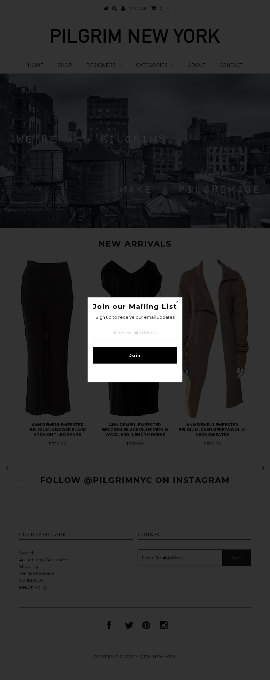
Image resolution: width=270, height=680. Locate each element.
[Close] (177, 303)
